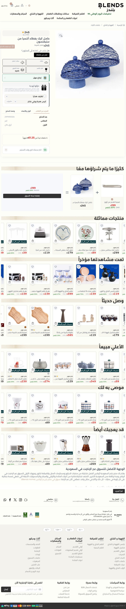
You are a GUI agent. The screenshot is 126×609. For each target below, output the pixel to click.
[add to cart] (102, 241)
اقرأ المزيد (119, 491)
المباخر (58, 547)
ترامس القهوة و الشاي (116, 544)
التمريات (122, 554)
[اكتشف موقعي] (6, 149)
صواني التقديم (119, 551)
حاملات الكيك (95, 25)
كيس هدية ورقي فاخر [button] (37, 101)
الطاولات (36, 548)
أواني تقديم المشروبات (73, 550)
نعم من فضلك (41, 55)
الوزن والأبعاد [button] (26, 111)
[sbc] (31, 515)
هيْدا (57, 530)
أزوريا (68, 530)
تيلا (80, 530)
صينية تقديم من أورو (112, 202)
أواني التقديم (77, 547)
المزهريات (36, 561)
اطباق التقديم (77, 553)
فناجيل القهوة (119, 548)
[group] (89, 64)
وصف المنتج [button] (10, 111)
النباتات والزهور (34, 568)
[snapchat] (26, 500)
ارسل (6, 589)
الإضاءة (37, 551)
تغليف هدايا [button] (38, 96)
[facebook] (10, 500)
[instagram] (20, 500)
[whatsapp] (5, 500)
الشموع (58, 553)
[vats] (37, 515)
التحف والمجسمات (33, 544)
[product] (109, 233)
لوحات (37, 554)
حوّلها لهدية (34, 86)
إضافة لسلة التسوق (32, 196)
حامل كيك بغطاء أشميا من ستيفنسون (82, 202)
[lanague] (27, 5)
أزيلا (46, 530)
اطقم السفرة (98, 548)
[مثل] (102, 226)
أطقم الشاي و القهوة (95, 544)
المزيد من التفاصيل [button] (41, 111)
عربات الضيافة (119, 565)
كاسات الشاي (120, 558)
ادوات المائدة (77, 560)
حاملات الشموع (34, 558)
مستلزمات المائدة (75, 557)
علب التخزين (35, 565)
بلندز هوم (116, 247)
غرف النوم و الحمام (32, 571)
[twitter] (15, 500)
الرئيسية (119, 25)
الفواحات (58, 550)
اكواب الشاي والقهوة (117, 568)
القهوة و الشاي (108, 25)
